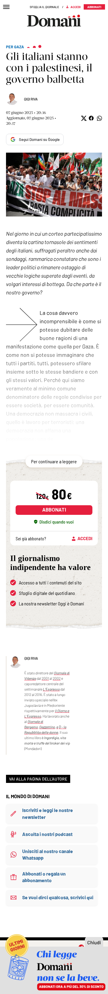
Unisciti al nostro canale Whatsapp (47, 854)
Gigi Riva (31, 99)
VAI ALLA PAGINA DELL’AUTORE (38, 778)
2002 (57, 678)
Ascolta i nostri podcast (47, 834)
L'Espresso (51, 689)
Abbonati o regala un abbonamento (44, 877)
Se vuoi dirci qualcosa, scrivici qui (57, 897)
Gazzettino (47, 727)
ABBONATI (54, 510)
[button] (83, 118)
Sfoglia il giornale (44, 7)
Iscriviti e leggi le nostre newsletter (47, 813)
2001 (45, 678)
